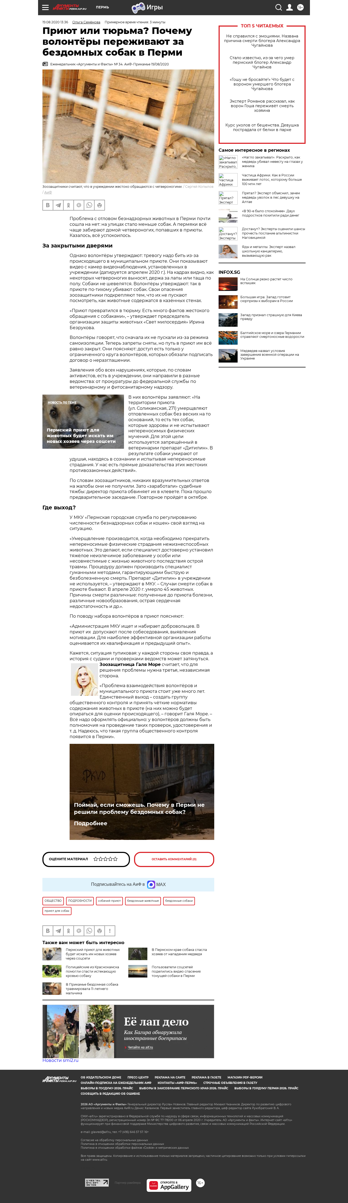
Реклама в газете (206, 1077)
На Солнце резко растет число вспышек (266, 281)
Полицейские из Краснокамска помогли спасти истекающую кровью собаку (92, 971)
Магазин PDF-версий (245, 1077)
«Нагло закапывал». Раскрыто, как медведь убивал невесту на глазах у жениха (272, 161)
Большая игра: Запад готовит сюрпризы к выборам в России (266, 299)
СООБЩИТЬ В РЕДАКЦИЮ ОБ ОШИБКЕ (110, 1094)
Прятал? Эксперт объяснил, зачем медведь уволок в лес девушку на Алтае (271, 197)
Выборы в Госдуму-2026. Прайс (107, 1088)
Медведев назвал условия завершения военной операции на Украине (269, 354)
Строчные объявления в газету (230, 1083)
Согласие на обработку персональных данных (114, 1140)
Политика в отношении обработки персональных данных (122, 1144)
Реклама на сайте (170, 1077)
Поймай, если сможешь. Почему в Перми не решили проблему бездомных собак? (139, 808)
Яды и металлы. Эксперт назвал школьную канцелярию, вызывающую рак (269, 251)
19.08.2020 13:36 (55, 22)
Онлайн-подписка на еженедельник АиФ (116, 1083)
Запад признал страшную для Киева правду (271, 317)
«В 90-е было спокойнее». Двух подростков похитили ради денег (270, 213)
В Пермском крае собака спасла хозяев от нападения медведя (179, 952)
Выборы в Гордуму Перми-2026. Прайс (266, 1088)
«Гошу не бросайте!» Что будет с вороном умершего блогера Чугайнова (262, 84)
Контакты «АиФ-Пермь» (177, 1083)
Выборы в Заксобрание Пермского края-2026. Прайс (183, 1088)
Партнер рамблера (128, 1182)
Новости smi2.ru (60, 1060)
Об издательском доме (101, 1077)
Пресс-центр (138, 1077)
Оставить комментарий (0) (174, 859)
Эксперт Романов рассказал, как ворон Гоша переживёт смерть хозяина (262, 106)
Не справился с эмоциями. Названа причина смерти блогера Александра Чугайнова (262, 41)
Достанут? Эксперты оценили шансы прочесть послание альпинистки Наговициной (273, 233)
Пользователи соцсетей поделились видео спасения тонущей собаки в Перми (176, 971)
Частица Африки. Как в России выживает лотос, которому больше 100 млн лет (272, 179)
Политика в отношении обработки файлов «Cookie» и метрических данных (135, 1148)
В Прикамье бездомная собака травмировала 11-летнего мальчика (92, 988)
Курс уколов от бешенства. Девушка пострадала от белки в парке (262, 127)
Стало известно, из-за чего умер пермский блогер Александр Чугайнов (262, 62)
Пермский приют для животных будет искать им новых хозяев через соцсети (93, 954)
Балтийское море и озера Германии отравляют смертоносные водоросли (272, 335)
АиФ (48, 192)
